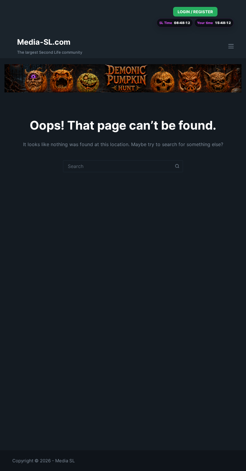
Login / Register (195, 11)
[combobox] (117, 166)
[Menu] (231, 46)
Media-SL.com (43, 42)
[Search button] (177, 166)
